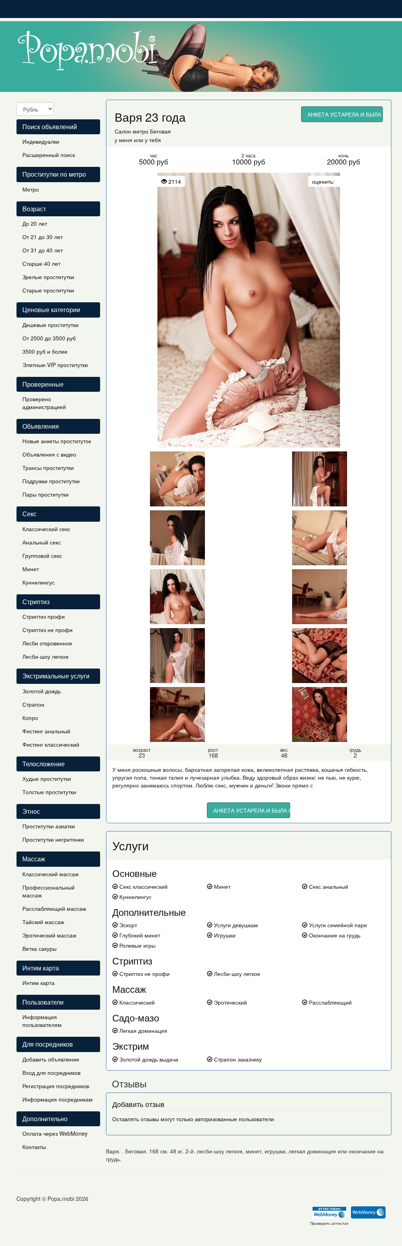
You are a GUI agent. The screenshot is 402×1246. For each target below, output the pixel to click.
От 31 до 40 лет (42, 250)
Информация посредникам (57, 1099)
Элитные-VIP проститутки (55, 365)
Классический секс (46, 529)
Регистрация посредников (55, 1086)
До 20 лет (34, 223)
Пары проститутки (45, 494)
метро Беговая (152, 131)
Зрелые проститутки (48, 277)
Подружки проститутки (51, 481)
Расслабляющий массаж (54, 908)
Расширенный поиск (48, 155)
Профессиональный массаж (48, 891)
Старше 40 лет (41, 263)
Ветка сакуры (39, 948)
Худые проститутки (46, 778)
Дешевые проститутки (50, 325)
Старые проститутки (48, 290)
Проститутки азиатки (48, 826)
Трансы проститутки (48, 467)
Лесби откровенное (47, 643)
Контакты (34, 1147)
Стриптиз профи (43, 616)
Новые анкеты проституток (56, 441)
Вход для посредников (51, 1072)
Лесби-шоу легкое (45, 656)
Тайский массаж (43, 922)
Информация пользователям (42, 1021)
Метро (30, 189)
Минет (30, 569)
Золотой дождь (41, 691)
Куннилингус (38, 582)
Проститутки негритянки (53, 839)
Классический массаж (50, 874)
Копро (30, 718)
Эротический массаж (49, 935)
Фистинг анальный (46, 731)
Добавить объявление (50, 1059)
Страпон (33, 704)
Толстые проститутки (49, 792)
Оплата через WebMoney (55, 1133)
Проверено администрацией (44, 403)
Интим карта (38, 983)
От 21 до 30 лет (42, 237)
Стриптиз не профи (47, 630)
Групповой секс (42, 555)
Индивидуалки (40, 141)
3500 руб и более (45, 351)
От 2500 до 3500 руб (49, 338)
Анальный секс (41, 542)
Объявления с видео (49, 454)
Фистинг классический (50, 744)
